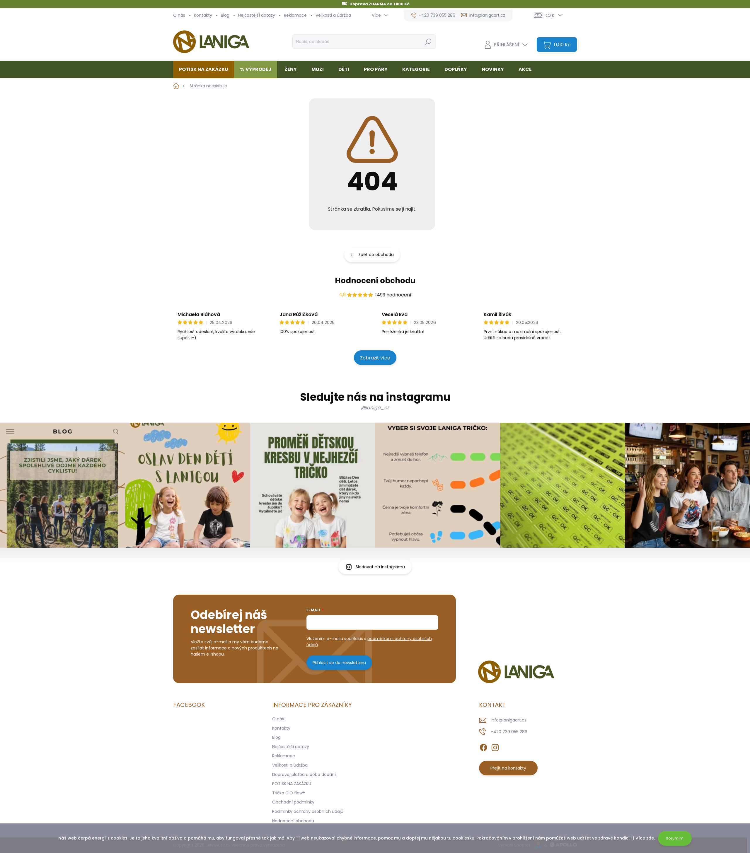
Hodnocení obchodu (375, 280)
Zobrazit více (375, 357)
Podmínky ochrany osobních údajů (307, 811)
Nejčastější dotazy (256, 15)
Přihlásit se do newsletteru (339, 663)
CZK (550, 15)
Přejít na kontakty (508, 768)
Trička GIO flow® (288, 793)
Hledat (428, 42)
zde (650, 838)
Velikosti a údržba (333, 15)
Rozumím (674, 838)
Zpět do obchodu (376, 254)
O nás (179, 15)
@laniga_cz (375, 407)
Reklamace (295, 15)
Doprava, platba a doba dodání (304, 774)
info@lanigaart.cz (508, 720)
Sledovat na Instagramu (380, 567)
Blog (225, 15)
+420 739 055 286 (509, 732)
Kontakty (203, 15)
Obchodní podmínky (293, 802)
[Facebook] (483, 746)
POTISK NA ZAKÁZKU (291, 784)
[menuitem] (206, 69)
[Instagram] (495, 746)
